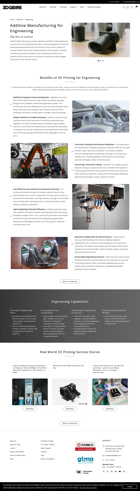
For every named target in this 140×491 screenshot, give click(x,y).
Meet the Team (15, 445)
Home (12, 19)
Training (63, 7)
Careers (12, 448)
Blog (11, 459)
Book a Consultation (70, 281)
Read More (30, 409)
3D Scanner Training (47, 445)
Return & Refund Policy (17, 455)
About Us (42, 7)
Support (73, 7)
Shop (82, 7)
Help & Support (46, 448)
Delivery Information (17, 452)
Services (53, 7)
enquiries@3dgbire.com (131, 2)
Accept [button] (129, 486)
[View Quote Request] (128, 7)
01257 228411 (115, 2)
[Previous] (13, 388)
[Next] (126, 388)
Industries (20, 19)
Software (44, 452)
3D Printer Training (47, 441)
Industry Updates (94, 7)
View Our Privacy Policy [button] (88, 488)
